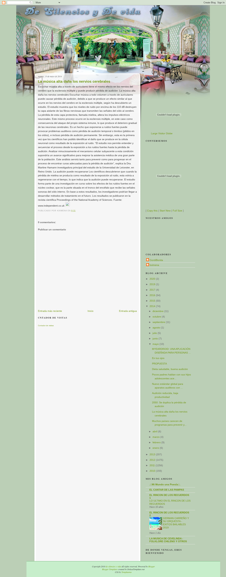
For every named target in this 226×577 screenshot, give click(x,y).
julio (155, 333)
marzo (156, 436)
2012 (153, 459)
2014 (153, 306)
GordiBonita (156, 260)
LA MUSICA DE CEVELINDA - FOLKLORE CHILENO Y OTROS (168, 540)
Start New (165, 210)
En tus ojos (158, 358)
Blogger (151, 566)
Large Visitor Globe (162, 133)
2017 (153, 289)
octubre (157, 316)
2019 (153, 284)
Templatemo (126, 572)
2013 (153, 454)
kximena (154, 265)
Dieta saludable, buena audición (170, 369)
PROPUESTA (159, 363)
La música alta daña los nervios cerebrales (74, 81)
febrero (157, 442)
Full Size (177, 210)
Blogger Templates (110, 569)
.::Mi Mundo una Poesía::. (164, 484)
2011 (153, 465)
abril (155, 431)
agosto (157, 327)
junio (156, 338)
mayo (156, 344)
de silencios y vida (113, 566)
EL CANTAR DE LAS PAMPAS (166, 489)
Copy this (152, 210)
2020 (153, 278)
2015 (153, 300)
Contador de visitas (46, 325)
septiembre (159, 322)
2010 (153, 470)
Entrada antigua (128, 311)
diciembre (158, 311)
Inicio (90, 311)
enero (156, 447)
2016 (153, 295)
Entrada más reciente (50, 311)
